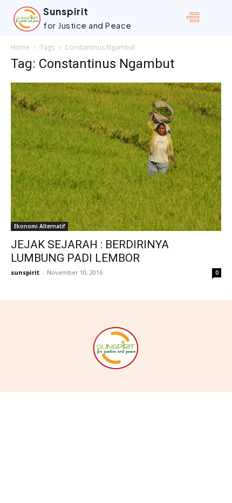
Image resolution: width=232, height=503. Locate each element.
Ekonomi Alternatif (39, 226)
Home (20, 47)
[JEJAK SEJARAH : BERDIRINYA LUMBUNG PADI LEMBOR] (116, 157)
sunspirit (25, 272)
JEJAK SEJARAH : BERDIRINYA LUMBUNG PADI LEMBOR (90, 251)
